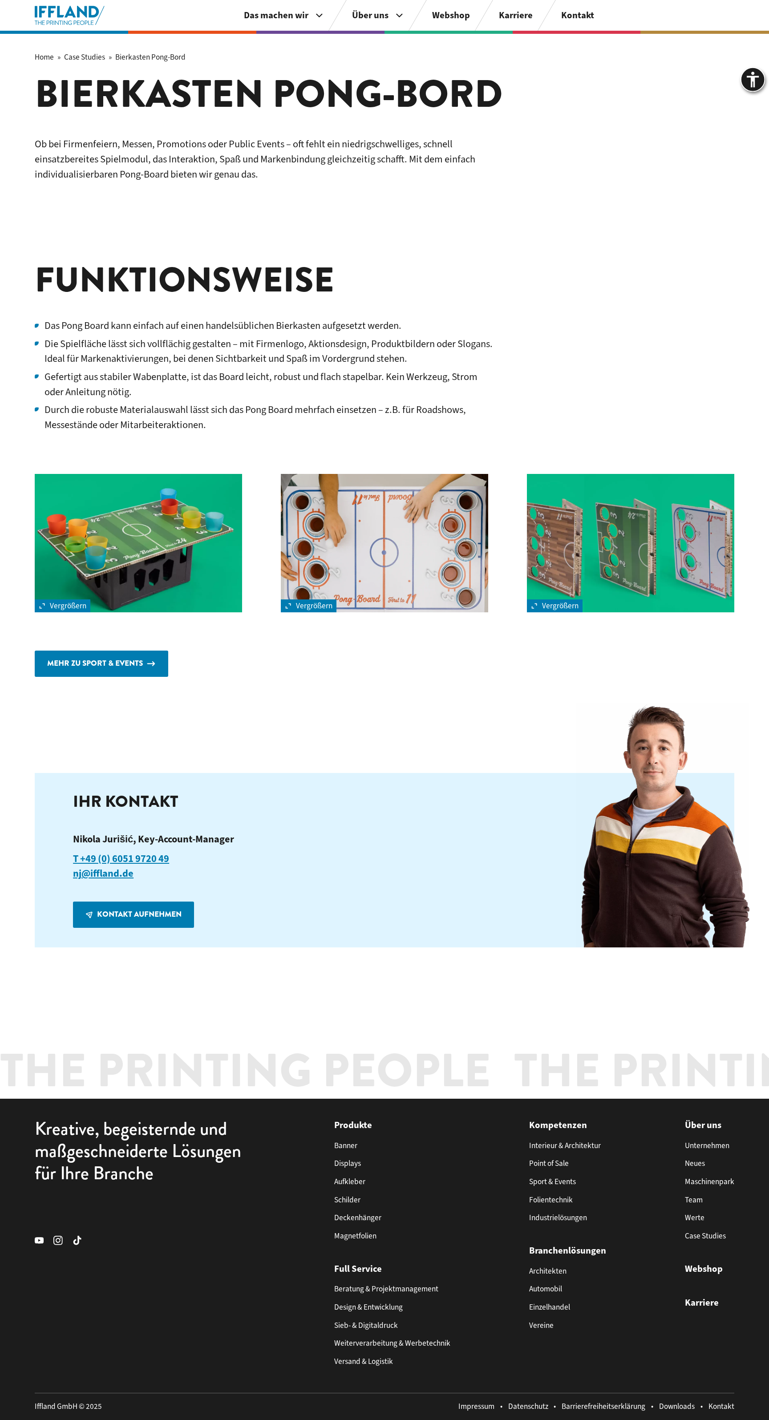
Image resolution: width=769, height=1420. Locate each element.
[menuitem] (283, 15)
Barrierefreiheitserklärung (603, 1406)
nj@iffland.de (103, 873)
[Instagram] (63, 1240)
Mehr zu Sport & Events (95, 663)
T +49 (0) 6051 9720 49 (121, 858)
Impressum (476, 1406)
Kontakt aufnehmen (139, 914)
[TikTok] (82, 1240)
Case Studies (84, 57)
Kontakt (721, 1406)
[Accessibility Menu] (753, 79)
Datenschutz (528, 1406)
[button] (139, 543)
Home (44, 57)
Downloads (677, 1406)
